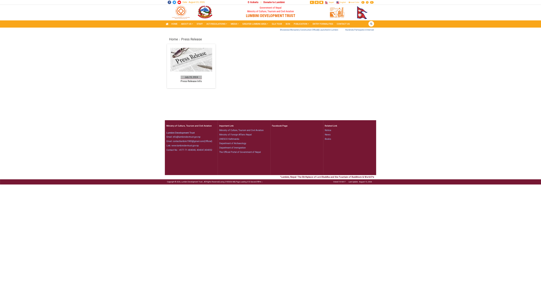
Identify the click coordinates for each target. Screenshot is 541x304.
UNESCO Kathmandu (229, 139)
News (328, 134)
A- (363, 2)
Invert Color (354, 2)
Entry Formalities (323, 24)
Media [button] (234, 24)
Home (174, 24)
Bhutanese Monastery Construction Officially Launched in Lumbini (296, 30)
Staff (200, 24)
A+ (372, 2)
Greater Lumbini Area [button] (254, 24)
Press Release (191, 39)
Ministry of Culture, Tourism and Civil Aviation (241, 130)
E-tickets (253, 2)
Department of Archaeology (232, 143)
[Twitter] (174, 2)
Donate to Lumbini (274, 2)
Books (328, 139)
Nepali (331, 2)
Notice (328, 130)
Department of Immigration (232, 147)
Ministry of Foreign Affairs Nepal (235, 134)
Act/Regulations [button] (215, 24)
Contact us (343, 24)
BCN (288, 24)
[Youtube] (179, 2)
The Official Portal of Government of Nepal (240, 152)
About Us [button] (186, 24)
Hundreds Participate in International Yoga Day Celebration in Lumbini (363, 30)
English (342, 2)
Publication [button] (300, 24)
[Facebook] (169, 2)
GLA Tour (277, 24)
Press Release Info (191, 81)
